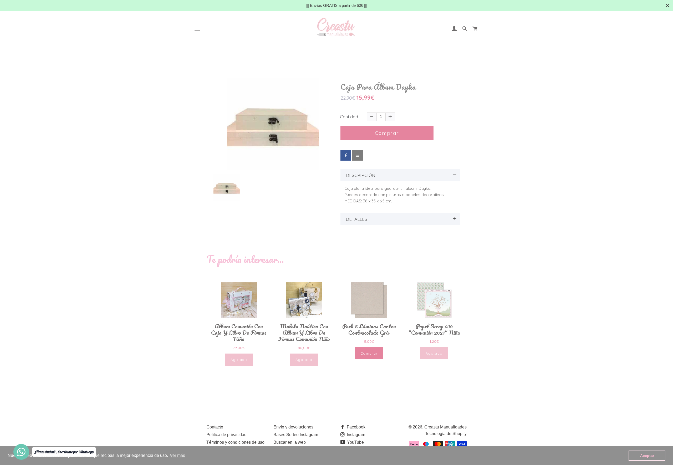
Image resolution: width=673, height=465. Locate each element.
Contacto (214, 427)
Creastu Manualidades (445, 427)
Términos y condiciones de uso (235, 442)
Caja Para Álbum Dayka (378, 87)
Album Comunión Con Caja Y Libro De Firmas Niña (239, 332)
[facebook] (345, 155)
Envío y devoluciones (293, 427)
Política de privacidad (226, 434)
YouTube (355, 442)
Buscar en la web (289, 442)
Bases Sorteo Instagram (295, 434)
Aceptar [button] (647, 455)
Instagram (355, 434)
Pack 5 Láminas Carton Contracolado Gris (369, 329)
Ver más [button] (177, 455)
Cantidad (349, 117)
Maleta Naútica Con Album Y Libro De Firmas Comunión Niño (304, 332)
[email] (357, 155)
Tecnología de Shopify (446, 433)
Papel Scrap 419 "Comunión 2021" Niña (434, 329)
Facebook (355, 427)
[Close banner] (668, 6)
